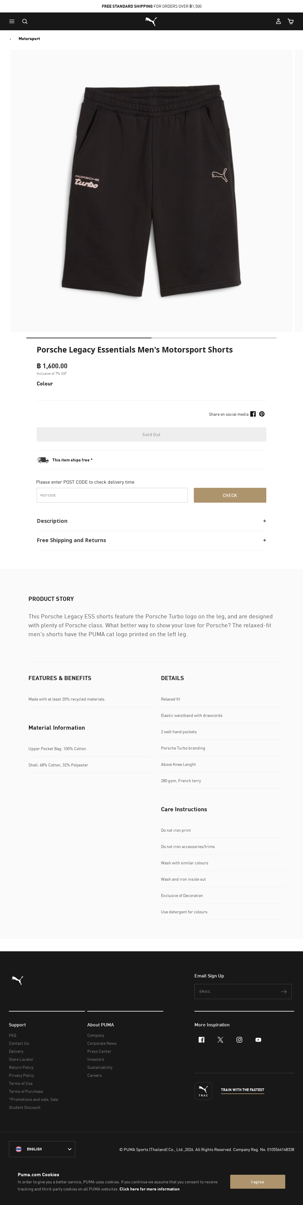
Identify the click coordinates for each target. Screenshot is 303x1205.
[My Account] (278, 21)
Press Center (99, 1051)
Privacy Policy (21, 1075)
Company (95, 1035)
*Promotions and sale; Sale (33, 1099)
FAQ (12, 1035)
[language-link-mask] (42, 1149)
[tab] (89, 338)
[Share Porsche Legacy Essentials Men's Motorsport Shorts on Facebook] (253, 413)
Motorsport (29, 38)
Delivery (16, 1051)
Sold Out (151, 434)
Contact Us (19, 1043)
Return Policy (21, 1067)
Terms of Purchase (26, 1091)
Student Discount (25, 1107)
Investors (95, 1059)
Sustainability (99, 1067)
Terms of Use (21, 1083)
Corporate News (102, 1043)
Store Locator (21, 1059)
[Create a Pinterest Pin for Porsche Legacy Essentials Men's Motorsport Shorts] (261, 413)
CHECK (230, 495)
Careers (94, 1075)
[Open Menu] (13, 21)
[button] (13, 21)
